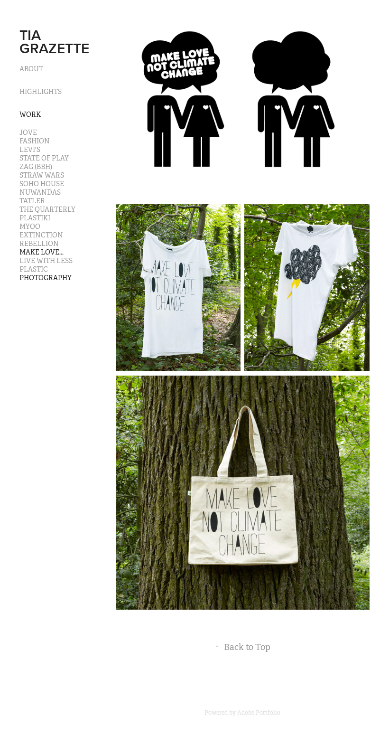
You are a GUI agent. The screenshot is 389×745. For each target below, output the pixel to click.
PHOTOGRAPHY (45, 277)
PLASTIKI (34, 218)
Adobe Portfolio (258, 713)
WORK (30, 114)
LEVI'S (29, 149)
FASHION (34, 141)
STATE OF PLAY (44, 158)
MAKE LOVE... (41, 252)
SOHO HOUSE (41, 183)
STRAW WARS (41, 175)
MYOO (29, 226)
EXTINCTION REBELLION (41, 239)
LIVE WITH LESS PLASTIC (46, 264)
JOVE (28, 132)
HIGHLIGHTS (40, 91)
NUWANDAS (40, 192)
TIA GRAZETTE (54, 41)
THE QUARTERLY (47, 209)
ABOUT (31, 69)
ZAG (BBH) (35, 166)
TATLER (32, 201)
